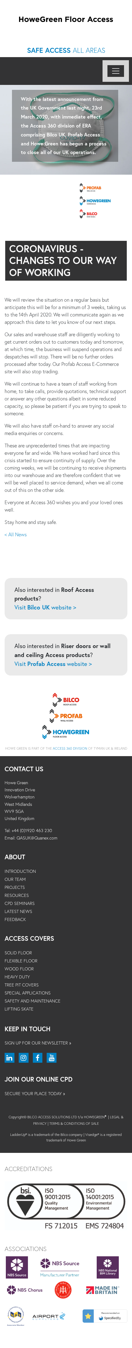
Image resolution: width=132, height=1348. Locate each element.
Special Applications (28, 993)
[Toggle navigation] (116, 71)
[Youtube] (51, 1058)
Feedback (15, 919)
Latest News (18, 911)
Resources (17, 895)
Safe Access (66, 50)
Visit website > (45, 607)
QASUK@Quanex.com (37, 838)
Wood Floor (19, 969)
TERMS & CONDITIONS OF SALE (74, 1123)
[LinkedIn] (9, 1058)
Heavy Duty (17, 977)
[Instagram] (24, 1058)
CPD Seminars (20, 903)
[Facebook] (38, 1058)
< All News (16, 534)
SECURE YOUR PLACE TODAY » (35, 1093)
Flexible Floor (21, 961)
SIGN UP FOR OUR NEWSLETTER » (38, 1043)
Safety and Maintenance (32, 1001)
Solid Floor (18, 953)
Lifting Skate (19, 1009)
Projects (15, 887)
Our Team (15, 879)
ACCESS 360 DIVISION (70, 748)
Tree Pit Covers (22, 985)
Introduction (20, 871)
